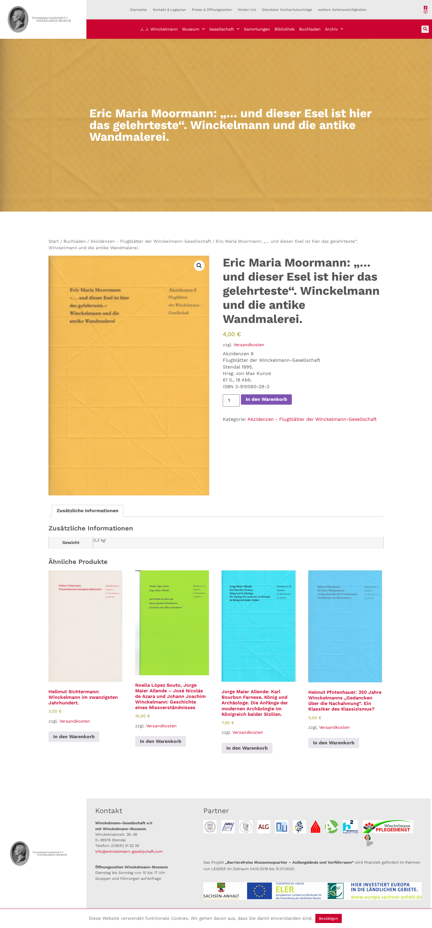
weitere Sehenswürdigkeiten (342, 10)
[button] (425, 29)
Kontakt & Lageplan (169, 10)
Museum (190, 29)
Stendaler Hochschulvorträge (287, 10)
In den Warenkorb (266, 399)
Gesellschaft (221, 29)
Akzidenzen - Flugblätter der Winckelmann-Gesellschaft (151, 241)
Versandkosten (249, 344)
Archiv (331, 29)
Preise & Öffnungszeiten (212, 10)
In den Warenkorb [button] (74, 736)
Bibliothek (284, 29)
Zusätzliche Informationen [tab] (87, 510)
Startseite (138, 10)
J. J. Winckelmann (159, 29)
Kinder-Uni (247, 10)
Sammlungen (257, 29)
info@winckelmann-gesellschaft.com (129, 851)
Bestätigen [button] (328, 918)
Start (53, 241)
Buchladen (310, 29)
